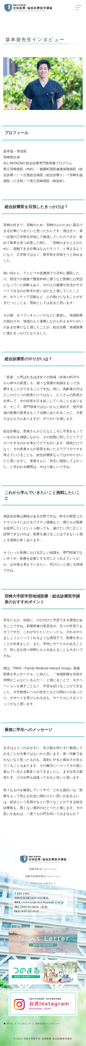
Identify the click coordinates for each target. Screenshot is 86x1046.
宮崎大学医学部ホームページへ (43, 876)
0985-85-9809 (29, 907)
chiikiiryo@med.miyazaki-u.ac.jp (43, 902)
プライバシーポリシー (43, 883)
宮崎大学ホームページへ (43, 869)
